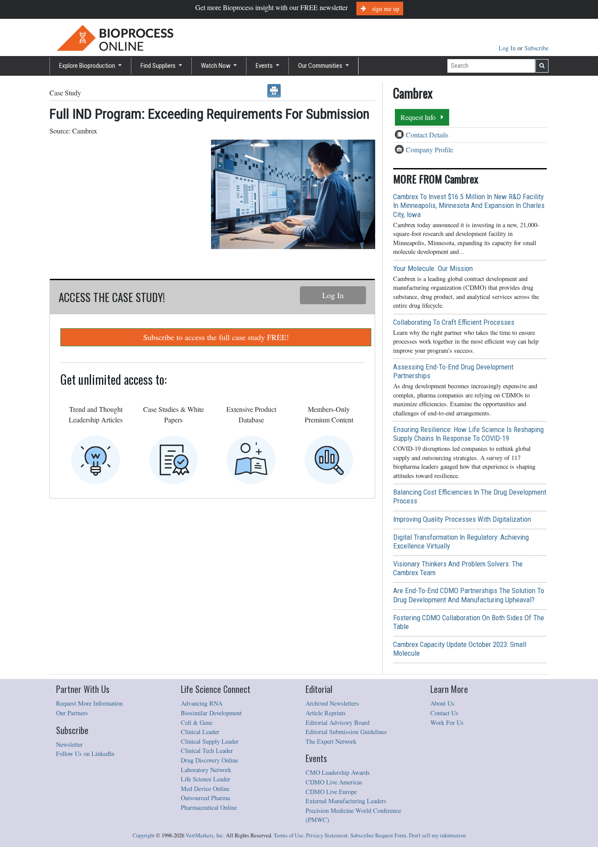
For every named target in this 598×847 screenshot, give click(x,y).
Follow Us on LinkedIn (85, 753)
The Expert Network (331, 741)
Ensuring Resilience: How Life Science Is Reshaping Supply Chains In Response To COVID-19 (468, 434)
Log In (508, 48)
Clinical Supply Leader (210, 741)
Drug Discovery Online (209, 760)
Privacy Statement (327, 835)
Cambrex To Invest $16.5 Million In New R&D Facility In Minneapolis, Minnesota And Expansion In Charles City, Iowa (469, 205)
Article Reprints (326, 713)
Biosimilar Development (211, 713)
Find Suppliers (159, 66)
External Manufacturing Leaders (346, 801)
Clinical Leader (200, 732)
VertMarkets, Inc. (205, 835)
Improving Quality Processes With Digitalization (462, 519)
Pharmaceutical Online (209, 807)
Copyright (144, 835)
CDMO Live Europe (331, 791)
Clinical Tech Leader (207, 750)
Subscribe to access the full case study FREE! (216, 337)
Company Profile (429, 149)
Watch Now (216, 66)
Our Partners (72, 713)
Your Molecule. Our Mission (433, 268)
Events (265, 66)
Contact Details (427, 134)
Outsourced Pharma (205, 798)
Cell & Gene (196, 722)
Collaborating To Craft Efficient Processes (453, 322)
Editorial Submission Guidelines (346, 732)
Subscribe (536, 48)
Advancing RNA (201, 703)
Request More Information (89, 703)
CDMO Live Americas (334, 782)
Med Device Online (205, 788)
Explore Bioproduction (87, 66)
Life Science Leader (205, 779)
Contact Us (444, 713)
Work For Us (447, 722)
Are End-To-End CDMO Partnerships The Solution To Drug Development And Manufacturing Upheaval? (468, 595)
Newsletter (69, 744)
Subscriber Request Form (378, 835)
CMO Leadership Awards (338, 772)
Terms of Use (288, 835)
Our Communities (321, 66)
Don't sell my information (437, 835)
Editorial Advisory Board (337, 722)
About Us (442, 703)
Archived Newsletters (332, 703)
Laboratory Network (206, 770)
